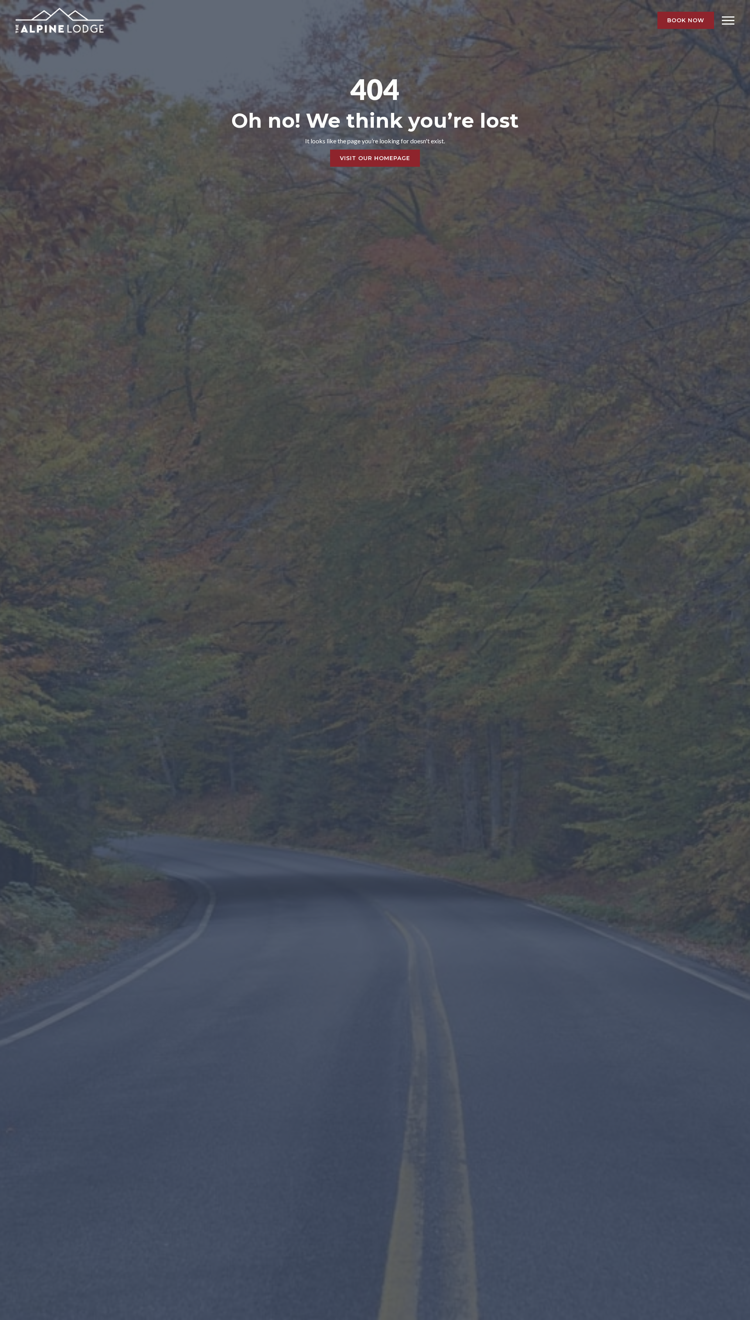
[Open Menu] (728, 20)
